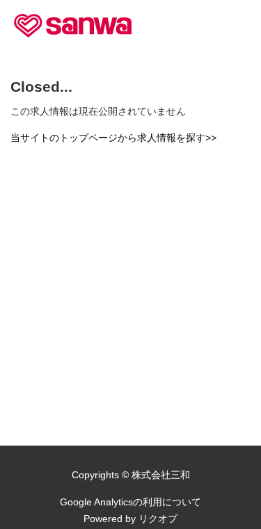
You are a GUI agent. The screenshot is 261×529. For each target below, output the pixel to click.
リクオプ (158, 518)
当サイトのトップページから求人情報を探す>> (113, 137)
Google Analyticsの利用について (130, 501)
